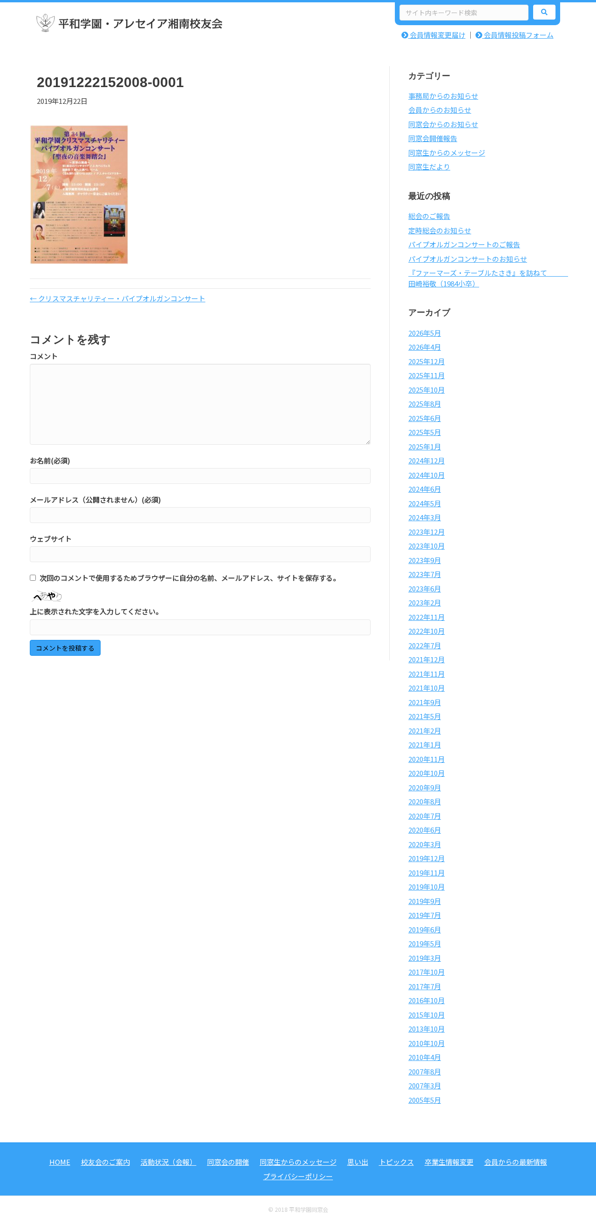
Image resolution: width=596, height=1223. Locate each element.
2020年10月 (426, 773)
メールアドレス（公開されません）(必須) (95, 499)
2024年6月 (424, 489)
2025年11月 (426, 375)
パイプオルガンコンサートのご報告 (464, 244)
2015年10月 (426, 1014)
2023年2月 (424, 602)
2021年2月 (424, 730)
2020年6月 (424, 830)
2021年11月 (426, 674)
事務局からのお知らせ (443, 96)
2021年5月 (424, 716)
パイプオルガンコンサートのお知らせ (467, 259)
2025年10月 (426, 389)
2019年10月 (426, 886)
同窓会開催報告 (432, 138)
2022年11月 (426, 617)
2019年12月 (426, 858)
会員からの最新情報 (515, 1162)
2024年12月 (426, 460)
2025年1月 (424, 446)
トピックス (396, 1162)
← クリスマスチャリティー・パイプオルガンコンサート (117, 298)
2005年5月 (424, 1100)
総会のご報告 (429, 216)
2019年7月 (424, 915)
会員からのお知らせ (439, 110)
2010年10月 (426, 1043)
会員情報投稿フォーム (518, 35)
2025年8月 (424, 403)
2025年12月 (426, 361)
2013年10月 (426, 1028)
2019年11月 (426, 872)
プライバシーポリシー (298, 1176)
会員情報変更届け (437, 35)
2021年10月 (426, 688)
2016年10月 (426, 1000)
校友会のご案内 (105, 1162)
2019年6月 (424, 929)
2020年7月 (424, 816)
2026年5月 (424, 333)
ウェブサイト (51, 539)
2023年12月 (426, 532)
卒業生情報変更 (449, 1162)
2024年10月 (426, 475)
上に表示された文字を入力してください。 (96, 611)
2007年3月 (424, 1085)
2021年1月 (424, 744)
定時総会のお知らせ (439, 230)
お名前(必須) (50, 460)
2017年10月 (426, 972)
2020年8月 (424, 801)
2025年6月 (424, 418)
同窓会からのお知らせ (443, 124)
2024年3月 (424, 517)
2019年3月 (424, 958)
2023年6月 (424, 588)
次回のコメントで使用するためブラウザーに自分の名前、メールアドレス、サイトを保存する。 (190, 578)
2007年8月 (424, 1071)
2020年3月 (424, 844)
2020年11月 (426, 759)
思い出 (357, 1162)
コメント (44, 356)
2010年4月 (424, 1057)
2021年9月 (424, 702)
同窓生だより (429, 166)
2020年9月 (424, 787)
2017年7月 (424, 986)
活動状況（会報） (168, 1162)
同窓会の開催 (228, 1162)
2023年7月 (424, 574)
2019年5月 (424, 943)
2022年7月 (424, 645)
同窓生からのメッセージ (446, 152)
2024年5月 (424, 503)
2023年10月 (426, 545)
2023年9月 (424, 560)
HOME (59, 1162)
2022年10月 (426, 631)
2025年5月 (424, 432)
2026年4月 (424, 347)
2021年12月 (426, 659)
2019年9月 (424, 901)
